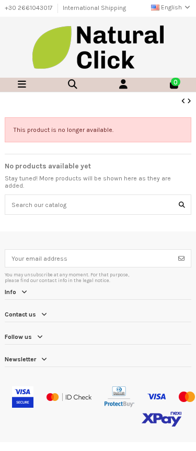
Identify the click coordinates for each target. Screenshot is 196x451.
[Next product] (189, 101)
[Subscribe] (181, 258)
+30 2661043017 (29, 7)
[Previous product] (184, 101)
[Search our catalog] (181, 204)
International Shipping (94, 7)
